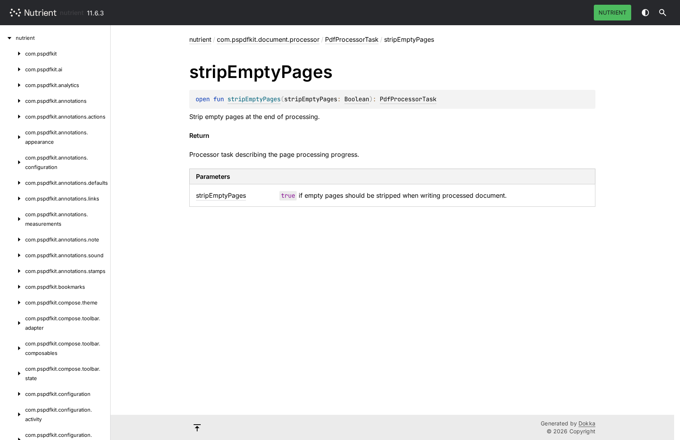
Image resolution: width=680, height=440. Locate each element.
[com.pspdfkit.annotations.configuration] (12, 162)
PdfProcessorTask (352, 39)
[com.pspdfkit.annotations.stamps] (12, 271)
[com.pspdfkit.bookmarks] (12, 287)
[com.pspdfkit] (12, 53)
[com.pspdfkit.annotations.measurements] (12, 219)
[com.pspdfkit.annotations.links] (12, 198)
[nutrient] (8, 38)
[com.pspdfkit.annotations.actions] (12, 116)
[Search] (663, 12)
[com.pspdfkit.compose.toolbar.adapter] (12, 323)
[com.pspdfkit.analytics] (12, 85)
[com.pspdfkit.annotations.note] (12, 239)
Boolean (356, 99)
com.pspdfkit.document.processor (268, 39)
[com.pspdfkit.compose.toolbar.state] (12, 373)
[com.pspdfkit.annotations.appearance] (12, 137)
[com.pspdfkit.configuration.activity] (12, 414)
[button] (663, 12)
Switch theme (645, 12)
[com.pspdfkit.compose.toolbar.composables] (12, 348)
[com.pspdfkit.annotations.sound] (12, 255)
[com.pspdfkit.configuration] (12, 394)
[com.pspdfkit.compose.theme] (12, 302)
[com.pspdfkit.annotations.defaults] (12, 183)
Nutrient (612, 12)
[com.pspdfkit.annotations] (12, 101)
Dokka (586, 423)
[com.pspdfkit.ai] (12, 69)
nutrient (72, 13)
